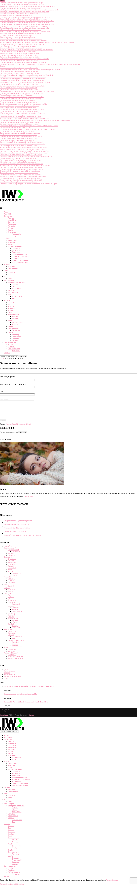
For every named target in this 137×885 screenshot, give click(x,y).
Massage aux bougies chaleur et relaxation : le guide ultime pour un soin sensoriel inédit (27, 6)
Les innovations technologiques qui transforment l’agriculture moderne (22, 79)
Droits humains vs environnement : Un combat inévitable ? (18, 158)
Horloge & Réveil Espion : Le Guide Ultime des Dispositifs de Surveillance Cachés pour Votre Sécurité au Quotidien (37, 42)
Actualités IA (16, 288)
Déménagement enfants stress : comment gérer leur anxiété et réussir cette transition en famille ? (30, 10)
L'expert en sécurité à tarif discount (15, 531)
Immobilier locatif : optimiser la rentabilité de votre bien (17, 100)
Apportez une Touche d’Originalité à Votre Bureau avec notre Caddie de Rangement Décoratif (30, 69)
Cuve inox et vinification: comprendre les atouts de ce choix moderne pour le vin (25, 17)
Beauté (10, 278)
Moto (14, 236)
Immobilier (12, 220)
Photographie (17, 337)
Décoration (12, 240)
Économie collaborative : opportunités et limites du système (18, 102)
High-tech (11, 290)
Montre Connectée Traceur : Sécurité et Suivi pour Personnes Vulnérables (23, 41)
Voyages (7, 264)
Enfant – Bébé (17, 322)
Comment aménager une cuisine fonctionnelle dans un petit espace (21, 136)
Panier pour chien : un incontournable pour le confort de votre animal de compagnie (26, 156)
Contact (7, 353)
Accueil (6, 212)
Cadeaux (15, 339)
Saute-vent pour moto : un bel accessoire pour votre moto (18, 108)
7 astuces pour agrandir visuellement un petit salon (16, 15)
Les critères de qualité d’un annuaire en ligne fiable (16, 35)
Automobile (16, 234)
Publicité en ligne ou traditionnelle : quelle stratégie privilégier (19, 57)
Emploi (10, 326)
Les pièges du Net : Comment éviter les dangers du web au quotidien (22, 97)
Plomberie (16, 248)
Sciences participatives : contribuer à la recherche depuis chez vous (21, 48)
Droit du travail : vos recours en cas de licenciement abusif (18, 88)
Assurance (12, 224)
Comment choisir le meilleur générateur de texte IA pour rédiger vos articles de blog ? (27, 24)
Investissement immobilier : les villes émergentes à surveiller (19, 89)
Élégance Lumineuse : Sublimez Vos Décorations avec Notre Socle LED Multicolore (27, 91)
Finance (11, 218)
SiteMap (31, 715)
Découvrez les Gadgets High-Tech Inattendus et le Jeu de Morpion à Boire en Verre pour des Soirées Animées (35, 120)
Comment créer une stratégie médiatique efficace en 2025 (18, 51)
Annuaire (7, 673)
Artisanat (11, 228)
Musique (11, 310)
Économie (11, 308)
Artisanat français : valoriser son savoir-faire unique (16, 95)
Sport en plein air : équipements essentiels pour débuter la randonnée (21, 142)
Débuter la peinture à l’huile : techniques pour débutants (17, 37)
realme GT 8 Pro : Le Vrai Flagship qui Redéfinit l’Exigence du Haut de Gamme (25, 31)
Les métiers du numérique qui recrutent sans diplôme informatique (21, 167)
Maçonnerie (16, 258)
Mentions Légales (9, 674)
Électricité (16, 252)
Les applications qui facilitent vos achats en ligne (15, 127)
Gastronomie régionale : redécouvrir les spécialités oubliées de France (22, 109)
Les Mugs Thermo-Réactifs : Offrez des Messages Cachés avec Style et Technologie (26, 75)
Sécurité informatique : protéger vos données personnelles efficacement (22, 113)
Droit (10, 312)
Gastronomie (13, 268)
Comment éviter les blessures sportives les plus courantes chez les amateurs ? (24, 26)
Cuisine (10, 244)
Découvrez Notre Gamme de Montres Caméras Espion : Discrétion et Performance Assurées (29, 126)
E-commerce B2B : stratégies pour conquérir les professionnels (20, 171)
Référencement (14, 349)
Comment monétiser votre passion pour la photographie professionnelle (22, 144)
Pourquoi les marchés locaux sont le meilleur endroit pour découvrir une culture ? (25, 28)
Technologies (9, 280)
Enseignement (13, 328)
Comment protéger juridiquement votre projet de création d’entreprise (22, 93)
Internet (11, 294)
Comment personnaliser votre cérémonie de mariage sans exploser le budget (24, 153)
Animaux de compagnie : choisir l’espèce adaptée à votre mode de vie (22, 80)
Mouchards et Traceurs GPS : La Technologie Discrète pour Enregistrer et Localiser (26, 50)
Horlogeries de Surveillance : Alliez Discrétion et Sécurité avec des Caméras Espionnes (27, 129)
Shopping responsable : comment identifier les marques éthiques (20, 122)
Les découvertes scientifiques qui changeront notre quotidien (19, 68)
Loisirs (10, 332)
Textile (10, 230)
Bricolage (11, 242)
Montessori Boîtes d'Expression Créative (17, 528)
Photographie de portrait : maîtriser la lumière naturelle (17, 140)
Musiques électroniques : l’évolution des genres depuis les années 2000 (22, 149)
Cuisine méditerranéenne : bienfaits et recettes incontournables (19, 111)
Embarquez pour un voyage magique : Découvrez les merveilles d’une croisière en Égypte (28, 184)
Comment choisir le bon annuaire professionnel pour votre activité (21, 39)
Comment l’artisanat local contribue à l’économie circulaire (18, 55)
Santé (6, 270)
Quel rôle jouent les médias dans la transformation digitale (18, 46)
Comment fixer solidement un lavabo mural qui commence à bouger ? (22, 3)
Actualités (8, 214)
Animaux (15, 318)
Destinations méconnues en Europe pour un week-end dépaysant (20, 174)
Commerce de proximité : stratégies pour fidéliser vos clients (19, 84)
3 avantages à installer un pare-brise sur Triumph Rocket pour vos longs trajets (24, 12)
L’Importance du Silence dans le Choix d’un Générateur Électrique (21, 98)
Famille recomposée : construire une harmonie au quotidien (18, 135)
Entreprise (8, 216)
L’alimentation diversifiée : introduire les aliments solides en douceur (21, 164)
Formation (16, 330)
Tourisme (11, 266)
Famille (10, 320)
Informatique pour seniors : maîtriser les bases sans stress (18, 162)
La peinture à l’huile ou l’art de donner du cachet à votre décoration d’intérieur (25, 151)
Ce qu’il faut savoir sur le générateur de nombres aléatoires (18, 182)
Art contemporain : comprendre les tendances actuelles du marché (20, 33)
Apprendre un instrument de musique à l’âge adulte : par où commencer (22, 44)
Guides (14, 286)
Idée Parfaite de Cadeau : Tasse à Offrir (16, 524)
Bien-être (11, 272)
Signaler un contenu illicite (12, 676)
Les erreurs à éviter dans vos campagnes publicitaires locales (19, 60)
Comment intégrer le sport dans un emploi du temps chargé (18, 138)
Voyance (15, 341)
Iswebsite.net (4, 715)
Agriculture (12, 226)
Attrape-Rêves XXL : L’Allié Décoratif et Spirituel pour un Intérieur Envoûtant (25, 82)
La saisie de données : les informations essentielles (20, 694)
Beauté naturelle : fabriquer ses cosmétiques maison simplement (20, 133)
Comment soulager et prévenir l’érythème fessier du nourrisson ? (20, 8)
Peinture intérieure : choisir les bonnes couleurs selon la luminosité (21, 180)
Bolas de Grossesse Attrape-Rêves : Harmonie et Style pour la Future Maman (24, 118)
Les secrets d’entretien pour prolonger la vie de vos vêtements (19, 106)
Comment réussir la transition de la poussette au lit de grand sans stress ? (23, 4)
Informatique (13, 292)
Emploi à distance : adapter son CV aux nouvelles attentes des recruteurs (23, 77)
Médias (11, 345)
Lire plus (115, 880)
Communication (10, 343)
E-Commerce (17, 296)
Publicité (11, 347)
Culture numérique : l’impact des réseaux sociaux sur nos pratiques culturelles (24, 59)
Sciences (11, 306)
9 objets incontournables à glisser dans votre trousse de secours (20, 13)
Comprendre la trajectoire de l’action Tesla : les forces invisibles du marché (23, 19)
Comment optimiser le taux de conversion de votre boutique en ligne (21, 169)
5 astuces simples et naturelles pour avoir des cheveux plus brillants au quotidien (25, 165)
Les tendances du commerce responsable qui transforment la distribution (22, 86)
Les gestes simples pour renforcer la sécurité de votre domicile (19, 124)
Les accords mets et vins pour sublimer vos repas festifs (17, 131)
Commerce (12, 222)
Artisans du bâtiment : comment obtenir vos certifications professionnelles (23, 176)
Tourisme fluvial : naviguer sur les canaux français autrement (19, 173)
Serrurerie (16, 250)
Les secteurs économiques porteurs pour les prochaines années (19, 115)
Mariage (15, 324)
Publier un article (9, 671)
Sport (10, 274)
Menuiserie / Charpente (21, 256)
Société (7, 300)
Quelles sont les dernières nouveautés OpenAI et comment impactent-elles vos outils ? (27, 21)
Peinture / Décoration (20, 260)
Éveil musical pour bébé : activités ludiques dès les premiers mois (20, 160)
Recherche (23, 356)
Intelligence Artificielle (16, 282)
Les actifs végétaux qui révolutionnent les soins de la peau (18, 146)
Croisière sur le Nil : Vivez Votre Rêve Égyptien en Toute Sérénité (21, 155)
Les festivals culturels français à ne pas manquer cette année (19, 71)
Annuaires (16, 351)
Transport (12, 232)
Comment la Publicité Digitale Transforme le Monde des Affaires (26, 702)
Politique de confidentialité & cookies (12, 884)
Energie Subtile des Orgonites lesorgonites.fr (18, 521)
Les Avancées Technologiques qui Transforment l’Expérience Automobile (29, 686)
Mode (6, 276)
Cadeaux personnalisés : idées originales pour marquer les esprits (20, 117)
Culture (11, 302)
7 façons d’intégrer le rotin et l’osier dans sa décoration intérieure (20, 30)
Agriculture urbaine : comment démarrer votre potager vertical (19, 73)
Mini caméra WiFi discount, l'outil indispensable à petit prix (23, 535)
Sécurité (15, 316)
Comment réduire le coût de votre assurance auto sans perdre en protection (23, 62)
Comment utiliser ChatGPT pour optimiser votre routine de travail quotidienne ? (25, 22)
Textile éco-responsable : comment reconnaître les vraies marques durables (23, 104)
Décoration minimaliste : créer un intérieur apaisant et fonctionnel (20, 178)
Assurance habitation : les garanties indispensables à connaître (19, 53)
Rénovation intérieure (20, 254)
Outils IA (15, 284)
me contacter (29, 496)
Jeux (13, 298)
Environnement (13, 314)
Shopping (15, 334)
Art (9, 304)
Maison (7, 238)
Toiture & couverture (20, 262)
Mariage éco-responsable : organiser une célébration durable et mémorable (23, 147)
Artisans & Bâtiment (15, 246)
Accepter (109, 880)
